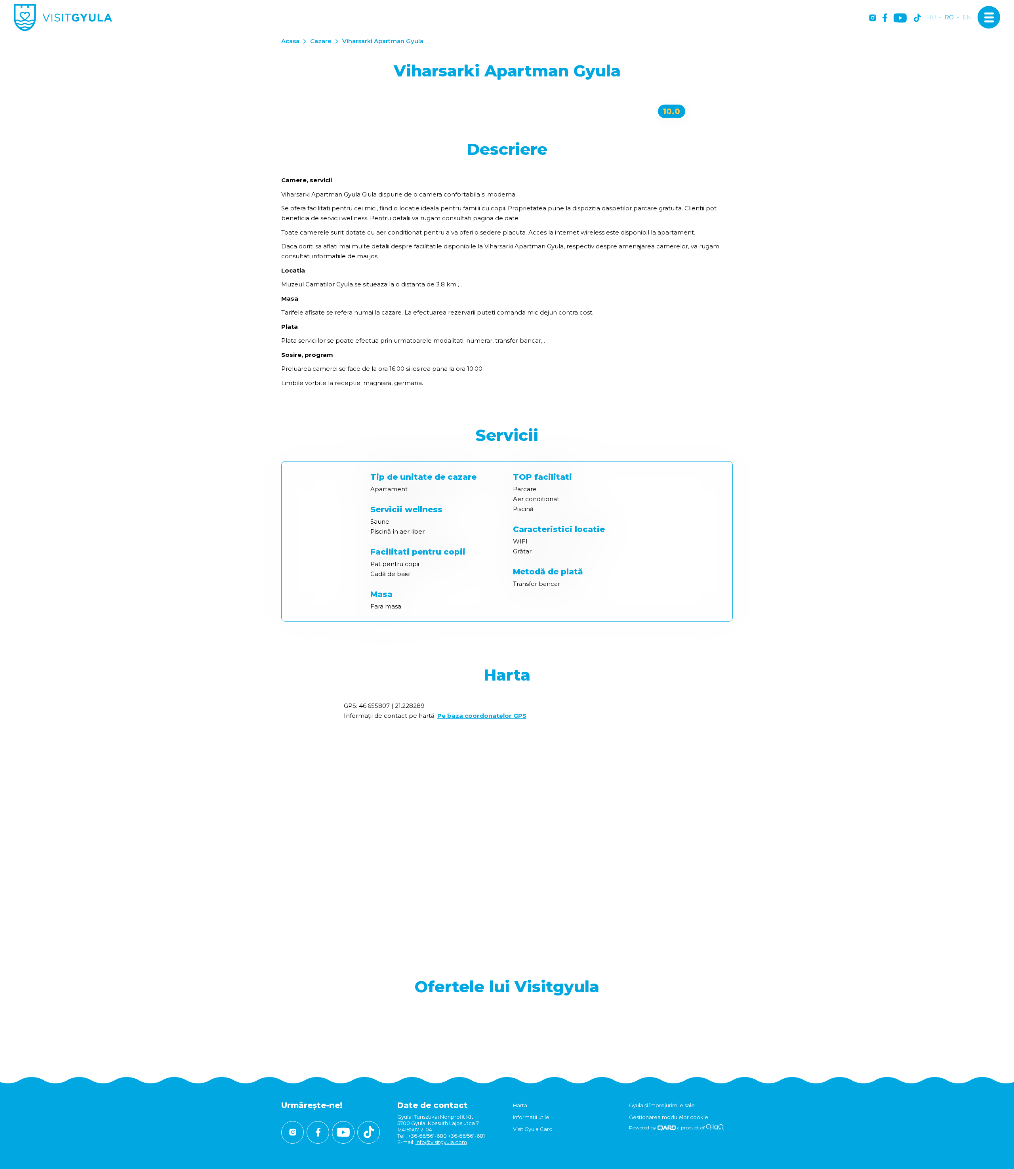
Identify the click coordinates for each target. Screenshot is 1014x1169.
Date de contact (432, 1105)
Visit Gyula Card (533, 1129)
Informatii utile (531, 1117)
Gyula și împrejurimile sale (662, 1105)
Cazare (321, 41)
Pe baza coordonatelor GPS (481, 715)
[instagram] (872, 18)
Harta (520, 1105)
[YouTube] (900, 18)
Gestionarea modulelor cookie (668, 1117)
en (967, 17)
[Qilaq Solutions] (715, 1128)
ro (949, 17)
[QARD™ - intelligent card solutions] (667, 1128)
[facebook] (884, 18)
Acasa (290, 41)
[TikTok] (917, 18)
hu (931, 17)
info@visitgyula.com (441, 1142)
